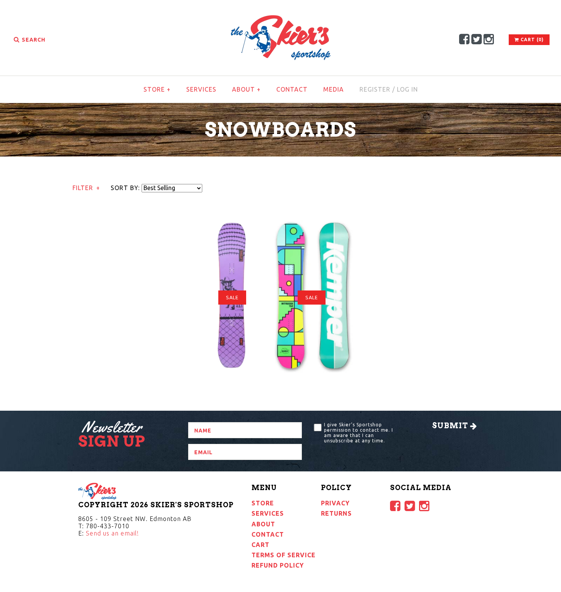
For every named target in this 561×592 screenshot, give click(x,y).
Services (201, 89)
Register (374, 89)
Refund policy (277, 565)
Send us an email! (112, 533)
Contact (292, 89)
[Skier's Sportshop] (280, 19)
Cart (260, 544)
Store (157, 89)
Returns (336, 513)
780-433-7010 (107, 526)
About (246, 89)
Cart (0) (531, 39)
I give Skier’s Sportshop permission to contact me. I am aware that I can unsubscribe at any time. (358, 432)
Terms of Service (283, 555)
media (333, 89)
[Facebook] (464, 39)
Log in (407, 89)
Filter (86, 187)
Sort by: (125, 187)
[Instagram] (489, 39)
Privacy (335, 503)
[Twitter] (476, 39)
